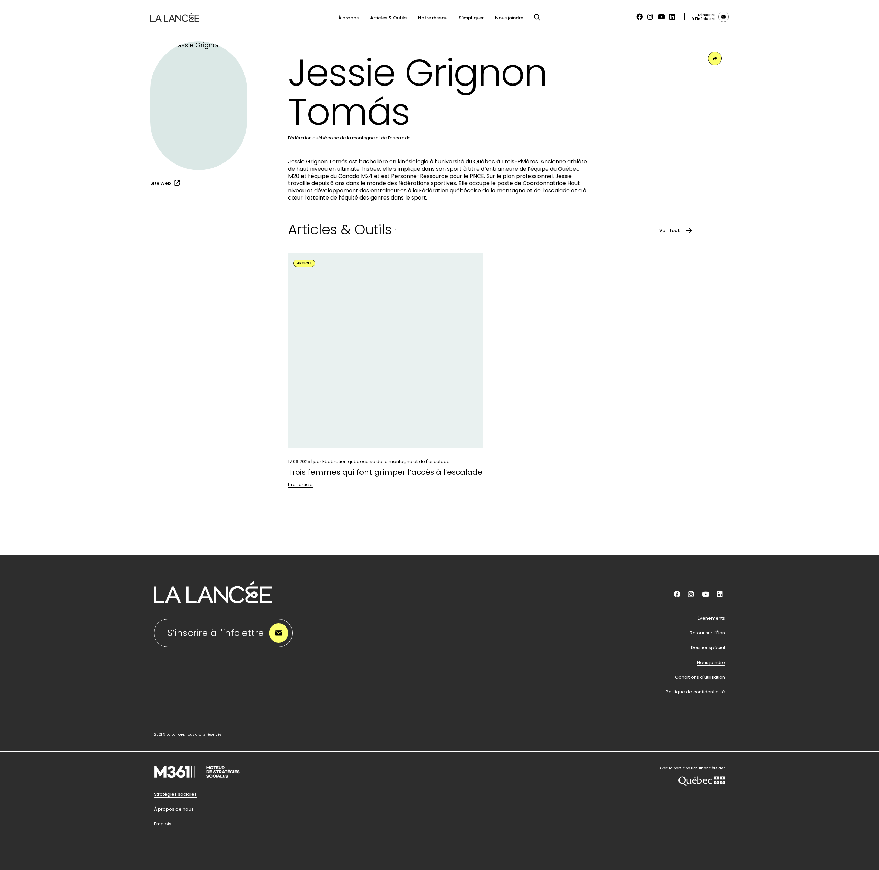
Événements (711, 618)
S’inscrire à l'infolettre (216, 633)
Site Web (160, 183)
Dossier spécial (708, 648)
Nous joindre (509, 17)
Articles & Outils (388, 17)
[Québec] (701, 782)
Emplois (162, 824)
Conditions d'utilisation (700, 677)
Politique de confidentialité (695, 692)
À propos (348, 17)
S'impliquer (471, 17)
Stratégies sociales (175, 794)
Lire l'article (300, 485)
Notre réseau (432, 17)
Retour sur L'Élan (707, 633)
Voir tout (669, 230)
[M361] (197, 787)
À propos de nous (174, 809)
